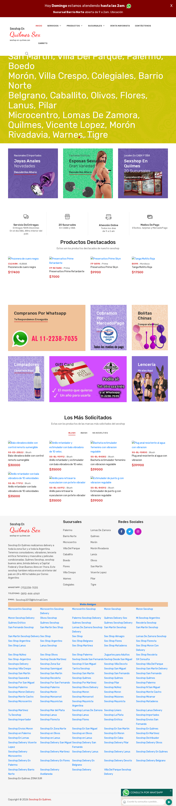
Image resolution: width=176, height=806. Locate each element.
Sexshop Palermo (146, 682)
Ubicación (116, 12)
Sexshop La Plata (113, 714)
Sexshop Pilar (111, 682)
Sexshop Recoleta (50, 678)
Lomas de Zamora (101, 530)
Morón (94, 542)
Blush (71, 433)
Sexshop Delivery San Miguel (56, 742)
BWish (84, 433)
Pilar (93, 578)
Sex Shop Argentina (19, 641)
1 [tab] (79, 137)
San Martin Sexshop (115, 627)
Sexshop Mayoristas (51, 701)
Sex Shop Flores (113, 641)
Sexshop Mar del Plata (52, 710)
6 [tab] (94, 137)
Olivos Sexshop (48, 618)
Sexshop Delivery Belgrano (151, 760)
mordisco (145, 263)
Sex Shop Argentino (51, 641)
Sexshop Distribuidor (147, 737)
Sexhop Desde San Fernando (88, 659)
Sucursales (95, 26)
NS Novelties (100, 433)
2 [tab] (82, 137)
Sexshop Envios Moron (20, 728)
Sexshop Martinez (18, 710)
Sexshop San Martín (19, 673)
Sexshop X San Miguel (84, 664)
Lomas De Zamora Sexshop (151, 636)
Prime (67, 268)
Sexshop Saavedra (18, 678)
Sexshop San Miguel (115, 668)
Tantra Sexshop (81, 668)
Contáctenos (143, 26)
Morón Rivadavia (100, 548)
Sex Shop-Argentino (19, 659)
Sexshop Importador (19, 719)
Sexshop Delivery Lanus (85, 751)
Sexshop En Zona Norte (53, 728)
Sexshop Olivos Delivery (85, 687)
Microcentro (69, 542)
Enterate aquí (105, 329)
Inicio (39, 26)
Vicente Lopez (99, 572)
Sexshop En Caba (113, 737)
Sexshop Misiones (114, 696)
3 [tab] (85, 137)
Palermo (67, 530)
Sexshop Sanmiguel (51, 668)
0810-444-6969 (30, 593)
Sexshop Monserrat (51, 696)
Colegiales (68, 584)
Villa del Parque (71, 548)
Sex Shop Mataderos (115, 645)
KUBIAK (23, 263)
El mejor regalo (64, 371)
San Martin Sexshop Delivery (24, 636)
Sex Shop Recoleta (146, 654)
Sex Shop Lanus (17, 645)
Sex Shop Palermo (82, 654)
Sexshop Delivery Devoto (118, 760)
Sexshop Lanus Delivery (149, 710)
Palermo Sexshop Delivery (86, 618)
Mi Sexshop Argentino (148, 618)
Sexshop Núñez (112, 687)
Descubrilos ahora (25, 172)
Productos (73, 26)
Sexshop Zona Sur (50, 664)
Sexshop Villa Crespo (19, 668)
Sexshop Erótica (113, 719)
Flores (66, 566)
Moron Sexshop (112, 609)
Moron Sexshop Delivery (21, 618)
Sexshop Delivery (81, 769)
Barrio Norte (69, 536)
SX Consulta (143, 659)
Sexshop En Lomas (18, 737)
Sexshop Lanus (48, 714)
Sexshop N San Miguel (148, 687)
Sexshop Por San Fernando (55, 682)
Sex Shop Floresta (146, 641)
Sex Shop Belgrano (82, 641)
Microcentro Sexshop (20, 609)
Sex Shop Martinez (82, 645)
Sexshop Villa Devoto (116, 664)
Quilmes (95, 536)
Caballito (68, 554)
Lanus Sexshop (48, 645)
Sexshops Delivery (18, 664)
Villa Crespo (69, 572)
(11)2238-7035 (29, 587)
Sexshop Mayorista (114, 701)
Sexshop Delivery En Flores (55, 760)
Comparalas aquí (148, 324)
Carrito (42, 43)
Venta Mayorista (120, 26)
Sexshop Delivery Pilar (116, 742)
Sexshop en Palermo (19, 733)
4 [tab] (88, 137)
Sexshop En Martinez (147, 733)
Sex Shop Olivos (49, 654)
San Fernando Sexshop (21, 627)
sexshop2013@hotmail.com (32, 599)
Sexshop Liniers (112, 710)
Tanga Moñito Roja (142, 267)
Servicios (53, 26)
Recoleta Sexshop (146, 622)
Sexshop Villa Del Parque (149, 664)
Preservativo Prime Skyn (104, 267)
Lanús (94, 554)
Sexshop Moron (80, 691)
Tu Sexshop (14, 714)
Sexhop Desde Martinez (53, 659)
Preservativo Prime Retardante (66, 271)
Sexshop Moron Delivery (21, 691)
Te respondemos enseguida (31, 319)
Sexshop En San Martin (116, 728)
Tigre (93, 584)
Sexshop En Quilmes (147, 728)
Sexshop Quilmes (81, 678)
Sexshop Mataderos (147, 701)
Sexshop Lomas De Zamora (87, 710)
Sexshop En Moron (114, 733)
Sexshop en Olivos (50, 733)
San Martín (96, 566)
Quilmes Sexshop (49, 622)
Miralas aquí (145, 371)
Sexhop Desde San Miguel (118, 659)
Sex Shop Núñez (17, 654)
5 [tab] (91, 137)
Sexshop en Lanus (50, 737)
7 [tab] (97, 137)
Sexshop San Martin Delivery (152, 668)
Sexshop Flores (80, 719)
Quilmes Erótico (17, 622)
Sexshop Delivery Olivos (149, 742)
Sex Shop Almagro (114, 636)
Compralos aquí (23, 371)
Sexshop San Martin (51, 673)
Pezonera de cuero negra (22, 267)
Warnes (67, 578)
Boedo (66, 560)
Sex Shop (45, 636)
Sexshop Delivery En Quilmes (152, 751)
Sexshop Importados (147, 714)
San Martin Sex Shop (51, 627)
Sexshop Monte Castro (148, 691)
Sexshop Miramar (145, 696)
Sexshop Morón (48, 691)
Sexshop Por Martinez (84, 682)
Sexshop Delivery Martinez (55, 751)
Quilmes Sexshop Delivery (118, 622)
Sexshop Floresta (50, 719)
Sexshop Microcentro (20, 701)
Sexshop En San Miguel (84, 728)
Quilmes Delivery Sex (115, 618)
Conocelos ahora (134, 177)
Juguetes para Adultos (117, 654)
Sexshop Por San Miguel (21, 682)
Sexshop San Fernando (117, 673)
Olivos (94, 560)
